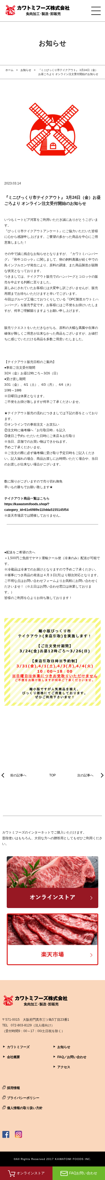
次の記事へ (85, 775)
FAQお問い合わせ (83, 1173)
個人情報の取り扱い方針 (25, 1108)
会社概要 (13, 1057)
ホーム (9, 70)
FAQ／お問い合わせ (71, 1057)
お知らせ (25, 70)
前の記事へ (18, 775)
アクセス (63, 1067)
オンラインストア (31, 1173)
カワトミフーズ (18, 1047)
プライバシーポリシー (23, 1098)
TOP (52, 775)
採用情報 (13, 1088)
